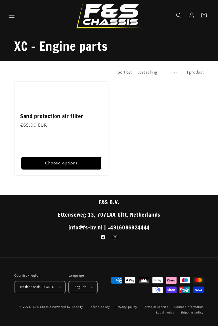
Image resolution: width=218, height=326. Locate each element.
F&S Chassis (42, 307)
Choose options (61, 162)
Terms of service (156, 307)
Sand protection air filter (51, 116)
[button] (12, 15)
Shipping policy (192, 312)
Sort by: (125, 72)
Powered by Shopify (67, 307)
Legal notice (165, 312)
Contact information (189, 307)
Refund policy (99, 307)
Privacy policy (126, 307)
